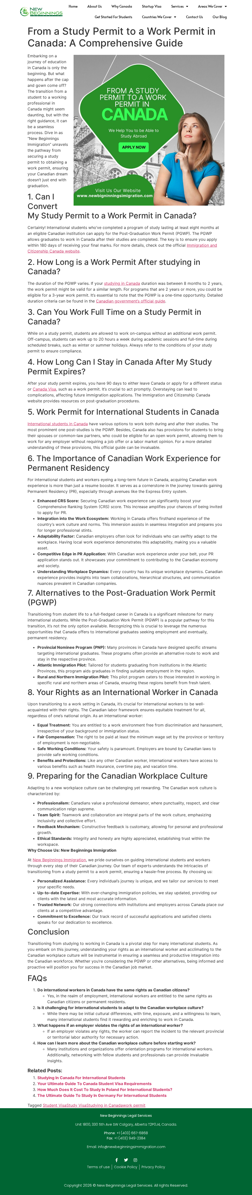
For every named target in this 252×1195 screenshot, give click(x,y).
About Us (94, 6)
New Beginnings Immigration (59, 859)
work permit (134, 1105)
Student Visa (54, 1105)
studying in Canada (122, 283)
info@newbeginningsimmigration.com (131, 1146)
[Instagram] (135, 1160)
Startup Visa (151, 6)
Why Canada (121, 6)
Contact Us (194, 17)
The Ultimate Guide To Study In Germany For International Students (102, 1095)
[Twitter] (126, 1160)
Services (177, 6)
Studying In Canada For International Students (81, 1077)
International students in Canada (58, 423)
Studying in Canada (104, 1105)
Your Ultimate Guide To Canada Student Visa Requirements (94, 1083)
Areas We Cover (210, 6)
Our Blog (220, 17)
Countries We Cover (157, 17)
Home (73, 6)
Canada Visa (44, 389)
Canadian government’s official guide (130, 301)
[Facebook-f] (117, 1160)
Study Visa (76, 1105)
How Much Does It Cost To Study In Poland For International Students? (104, 1089)
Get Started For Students (113, 17)
